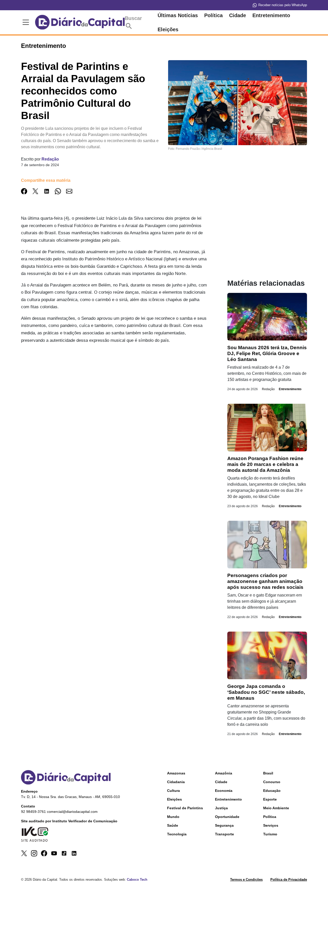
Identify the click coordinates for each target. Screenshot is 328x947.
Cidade (237, 15)
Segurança (224, 825)
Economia (223, 791)
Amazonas (176, 773)
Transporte (224, 834)
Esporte (270, 799)
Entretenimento (271, 15)
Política (213, 15)
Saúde (172, 825)
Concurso (271, 782)
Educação (272, 791)
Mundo (173, 817)
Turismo (270, 834)
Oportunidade (227, 817)
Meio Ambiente (276, 808)
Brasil (268, 773)
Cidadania (176, 782)
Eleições (168, 29)
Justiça (221, 808)
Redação (50, 159)
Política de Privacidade (288, 879)
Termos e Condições (246, 879)
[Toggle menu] (25, 22)
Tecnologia (177, 834)
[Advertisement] (114, 384)
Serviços (270, 825)
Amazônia (223, 773)
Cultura (173, 791)
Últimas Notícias (178, 15)
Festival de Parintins (185, 808)
